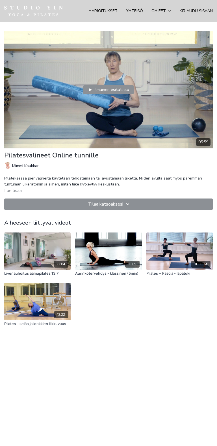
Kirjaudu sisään (196, 11)
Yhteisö (134, 11)
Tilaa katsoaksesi (105, 204)
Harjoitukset (103, 11)
